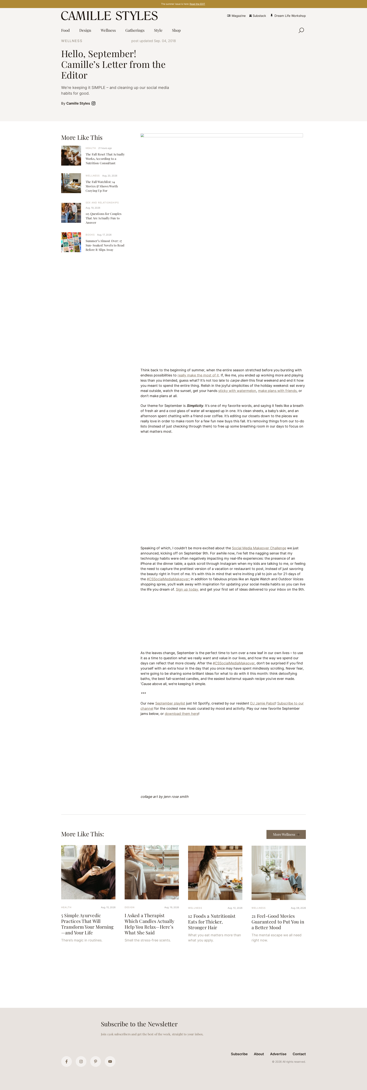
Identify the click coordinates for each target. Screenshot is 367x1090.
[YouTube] (110, 1061)
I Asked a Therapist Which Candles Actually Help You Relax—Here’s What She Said (149, 924)
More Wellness (284, 834)
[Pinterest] (95, 1061)
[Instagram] (81, 1061)
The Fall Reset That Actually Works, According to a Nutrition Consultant (105, 158)
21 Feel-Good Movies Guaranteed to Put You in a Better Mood (278, 921)
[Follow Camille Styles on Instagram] (94, 103)
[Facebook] (66, 1061)
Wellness (71, 41)
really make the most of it (198, 375)
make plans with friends (277, 391)
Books (90, 234)
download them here (181, 714)
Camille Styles (78, 103)
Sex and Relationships (102, 202)
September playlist (170, 703)
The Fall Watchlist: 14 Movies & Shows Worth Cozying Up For (102, 186)
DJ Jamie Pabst (262, 703)
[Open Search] (301, 30)
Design (130, 907)
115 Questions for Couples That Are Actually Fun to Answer (103, 218)
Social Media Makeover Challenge (259, 548)
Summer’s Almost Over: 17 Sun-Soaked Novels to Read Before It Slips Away (105, 245)
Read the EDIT (197, 3)
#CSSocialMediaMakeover (168, 579)
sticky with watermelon (237, 391)
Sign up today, (187, 589)
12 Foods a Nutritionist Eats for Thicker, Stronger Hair (212, 921)
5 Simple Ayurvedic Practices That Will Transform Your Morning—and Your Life (87, 924)
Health (91, 148)
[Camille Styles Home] (110, 16)
